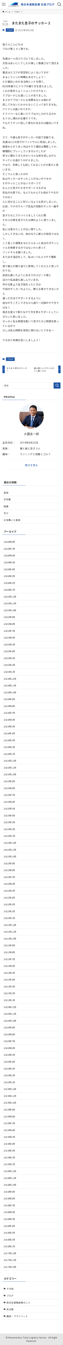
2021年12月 (10, 925)
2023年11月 (10, 767)
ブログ (10, 30)
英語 (6, 492)
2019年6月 (9, 1130)
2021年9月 (9, 945)
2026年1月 (9, 589)
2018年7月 (9, 1205)
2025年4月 (9, 651)
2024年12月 (10, 678)
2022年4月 (9, 897)
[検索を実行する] (57, 385)
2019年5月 (9, 1137)
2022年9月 (9, 863)
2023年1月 (9, 836)
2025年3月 (9, 658)
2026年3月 (9, 576)
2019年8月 (9, 1116)
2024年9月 (9, 699)
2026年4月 (9, 569)
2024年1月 (9, 754)
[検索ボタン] (59, 4)
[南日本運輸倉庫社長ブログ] (31, 4)
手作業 (7, 499)
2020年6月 (9, 1048)
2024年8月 (9, 706)
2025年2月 (9, 665)
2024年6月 (9, 719)
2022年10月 (10, 856)
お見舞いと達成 (12, 520)
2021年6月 (9, 966)
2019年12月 (10, 1089)
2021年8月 (9, 952)
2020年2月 (9, 1075)
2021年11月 (10, 931)
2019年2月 (9, 1157)
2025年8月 (9, 624)
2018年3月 (9, 1232)
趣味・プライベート (17, 1316)
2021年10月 (10, 938)
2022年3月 (9, 904)
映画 (6, 506)
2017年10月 (10, 1267)
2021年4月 (9, 979)
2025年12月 (10, 596)
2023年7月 (9, 795)
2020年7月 (9, 1041)
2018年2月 (9, 1239)
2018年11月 (10, 1178)
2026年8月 (9, 541)
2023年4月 (9, 815)
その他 (10, 1288)
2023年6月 (9, 801)
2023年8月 (9, 788)
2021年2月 (9, 993)
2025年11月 (10, 603)
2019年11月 (10, 1096)
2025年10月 (10, 610)
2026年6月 (9, 555)
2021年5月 (9, 972)
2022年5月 (9, 890)
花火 (6, 513)
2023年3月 (9, 822)
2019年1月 (9, 1164)
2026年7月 (9, 548)
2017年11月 (10, 1260)
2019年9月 (9, 1109)
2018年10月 (10, 1184)
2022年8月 (9, 870)
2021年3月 (9, 986)
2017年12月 (10, 1253)
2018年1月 (9, 1246)
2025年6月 (9, 637)
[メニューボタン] (3, 4)
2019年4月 (9, 1143)
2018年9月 (9, 1191)
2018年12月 (10, 1171)
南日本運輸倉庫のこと (18, 1302)
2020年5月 (9, 1054)
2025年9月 (9, 617)
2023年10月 (10, 774)
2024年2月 (9, 747)
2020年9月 (9, 1027)
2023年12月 (10, 760)
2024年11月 (10, 685)
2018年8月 (9, 1198)
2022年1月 (9, 918)
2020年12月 (10, 1007)
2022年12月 (10, 842)
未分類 (10, 1309)
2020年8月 (9, 1034)
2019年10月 (10, 1102)
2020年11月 (10, 1013)
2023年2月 (9, 829)
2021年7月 (9, 959)
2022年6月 (9, 883)
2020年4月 (9, 1061)
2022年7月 (9, 877)
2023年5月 (9, 808)
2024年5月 (9, 726)
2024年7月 (9, 712)
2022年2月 (9, 911)
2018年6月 (9, 1212)
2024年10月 (10, 692)
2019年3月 (9, 1150)
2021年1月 (9, 1000)
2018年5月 (9, 1219)
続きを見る (31, 465)
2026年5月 (9, 562)
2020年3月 (9, 1068)
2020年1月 (9, 1082)
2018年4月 (9, 1226)
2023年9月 (9, 781)
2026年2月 (9, 583)
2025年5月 (9, 644)
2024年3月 (9, 740)
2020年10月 (10, 1020)
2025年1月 (9, 671)
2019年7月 (9, 1123)
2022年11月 (10, 849)
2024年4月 (9, 733)
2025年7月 (9, 631)
